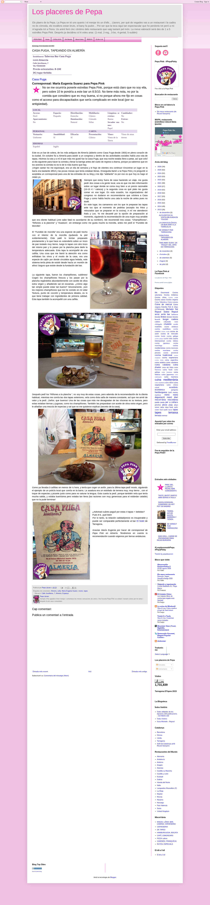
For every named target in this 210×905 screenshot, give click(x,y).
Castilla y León (162, 774)
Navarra (160, 800)
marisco (158, 395)
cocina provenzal (170, 353)
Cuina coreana (173, 302)
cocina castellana (163, 329)
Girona (159, 735)
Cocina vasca (160, 300)
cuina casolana (172, 362)
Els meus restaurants (166, 574)
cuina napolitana (159, 382)
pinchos (158, 405)
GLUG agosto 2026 (164, 568)
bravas (169, 317)
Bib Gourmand (162, 292)
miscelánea (173, 400)
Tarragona (161, 741)
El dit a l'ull (161, 855)
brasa (163, 317)
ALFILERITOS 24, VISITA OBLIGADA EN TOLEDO (168, 217)
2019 (160, 190)
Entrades (161, 665)
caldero (157, 322)
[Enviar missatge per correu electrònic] (61, 588)
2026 (160, 166)
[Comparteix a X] (71, 588)
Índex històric (162, 719)
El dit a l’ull (99, 39)
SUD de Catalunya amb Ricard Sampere (166, 745)
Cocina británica (171, 295)
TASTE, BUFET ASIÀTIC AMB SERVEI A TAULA (167, 496)
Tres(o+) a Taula (164, 616)
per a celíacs (171, 402)
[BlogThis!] (68, 588)
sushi (165, 410)
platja (171, 405)
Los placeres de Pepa (67, 12)
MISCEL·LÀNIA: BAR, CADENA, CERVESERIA (166, 823)
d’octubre (163, 254)
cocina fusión (160, 336)
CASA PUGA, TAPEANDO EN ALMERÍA (166, 237)
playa (176, 405)
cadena (174, 319)
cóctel (157, 387)
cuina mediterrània (166, 379)
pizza (164, 405)
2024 (160, 173)
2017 (160, 196)
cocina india (168, 338)
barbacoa (174, 314)
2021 (160, 183)
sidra (162, 407)
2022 (160, 180)
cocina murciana (162, 350)
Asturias (160, 768)
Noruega (160, 803)
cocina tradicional (163, 355)
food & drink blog (37, 871)
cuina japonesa (167, 374)
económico (160, 390)
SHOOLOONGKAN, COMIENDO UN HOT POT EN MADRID (166, 504)
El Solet (140, 521)
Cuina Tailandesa (161, 302)
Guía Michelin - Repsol (166, 721)
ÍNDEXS (89, 39)
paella (157, 402)
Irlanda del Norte (163, 782)
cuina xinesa (172, 385)
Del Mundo (68, 39)
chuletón (167, 324)
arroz (157, 314)
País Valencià (162, 805)
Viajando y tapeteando (166, 584)
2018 (160, 193)
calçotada (167, 322)
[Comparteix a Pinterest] (75, 588)
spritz (176, 407)
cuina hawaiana (167, 372)
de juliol (163, 264)
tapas (86, 591)
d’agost (163, 261)
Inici (89, 671)
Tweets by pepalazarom (164, 554)
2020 (160, 186)
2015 (160, 203)
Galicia (159, 779)
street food (159, 410)
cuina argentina (171, 360)
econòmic (173, 387)
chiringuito (158, 324)
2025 (160, 170)
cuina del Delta (167, 367)
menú (166, 395)
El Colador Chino (164, 594)
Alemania (160, 756)
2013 (160, 210)
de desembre (165, 212)
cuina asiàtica (160, 362)
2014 (160, 206)
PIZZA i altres (162, 838)
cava (176, 322)
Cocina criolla (173, 297)
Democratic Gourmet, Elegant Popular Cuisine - (166, 635)
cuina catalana (162, 365)
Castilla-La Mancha (164, 771)
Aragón (160, 765)
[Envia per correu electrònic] (66, 588)
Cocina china (160, 297)
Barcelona (161, 732)
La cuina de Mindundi (166, 606)
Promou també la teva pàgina (163, 282)
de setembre (165, 258)
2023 (160, 176)
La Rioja (160, 791)
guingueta (174, 390)
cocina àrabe (159, 360)
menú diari (172, 397)
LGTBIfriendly (160, 309)
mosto (81, 591)
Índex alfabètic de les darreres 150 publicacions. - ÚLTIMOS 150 (167, 714)
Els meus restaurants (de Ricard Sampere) (166, 113)
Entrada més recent (40, 671)
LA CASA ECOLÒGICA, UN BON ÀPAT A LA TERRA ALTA (168, 225)
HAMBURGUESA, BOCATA (167, 832)
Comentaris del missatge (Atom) (56, 676)
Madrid (159, 794)
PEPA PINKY (38, 39)
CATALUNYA (57, 39)
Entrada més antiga (139, 671)
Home (47, 39)
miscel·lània (160, 400)
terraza (158, 415)
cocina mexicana (172, 348)
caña (59, 591)
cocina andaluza (171, 327)
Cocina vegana (172, 300)
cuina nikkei (169, 382)
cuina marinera (171, 377)
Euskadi (160, 777)
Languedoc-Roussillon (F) (167, 788)
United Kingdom (163, 811)
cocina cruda (165, 331)
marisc (175, 392)
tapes (158, 412)
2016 (160, 200)
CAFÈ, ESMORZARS (165, 835)
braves (175, 317)
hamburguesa (161, 392)
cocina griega (159, 338)
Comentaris (162, 669)
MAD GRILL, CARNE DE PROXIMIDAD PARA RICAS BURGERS (167, 538)
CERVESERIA (162, 827)
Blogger (113, 877)
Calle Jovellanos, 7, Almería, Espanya (55, 593)
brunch (157, 319)
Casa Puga (39, 79)
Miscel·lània (79, 39)
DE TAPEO (161, 830)
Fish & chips (173, 307)
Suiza (159, 808)
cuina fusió (167, 370)
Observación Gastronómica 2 (164, 565)
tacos (170, 410)
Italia (159, 785)
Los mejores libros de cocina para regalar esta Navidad (165, 598)
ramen (157, 407)
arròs (163, 314)
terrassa (173, 412)
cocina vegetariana (170, 358)
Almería (54, 591)
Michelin (170, 309)
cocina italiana (172, 341)
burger (166, 319)
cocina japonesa (162, 343)
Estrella (164, 307)
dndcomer (161, 641)
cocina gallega (172, 336)
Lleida (159, 738)
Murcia (159, 797)
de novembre (165, 251)
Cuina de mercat (163, 304)
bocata (157, 317)
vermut (164, 415)
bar (168, 314)
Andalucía (161, 759)
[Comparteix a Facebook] (73, 588)
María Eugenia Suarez (70, 591)
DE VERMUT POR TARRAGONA (166, 231)
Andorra (160, 762)
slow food (169, 407)
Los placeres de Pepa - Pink (163, 278)
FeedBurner (171, 442)
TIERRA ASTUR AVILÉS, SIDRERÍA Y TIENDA (171, 515)
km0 (170, 392)
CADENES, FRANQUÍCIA (166, 841)
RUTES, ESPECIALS (165, 844)
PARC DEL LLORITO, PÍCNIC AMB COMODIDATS (170, 488)
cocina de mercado (169, 334)
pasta (162, 402)
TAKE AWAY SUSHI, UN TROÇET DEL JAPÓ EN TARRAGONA (168, 245)
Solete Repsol (171, 312)
